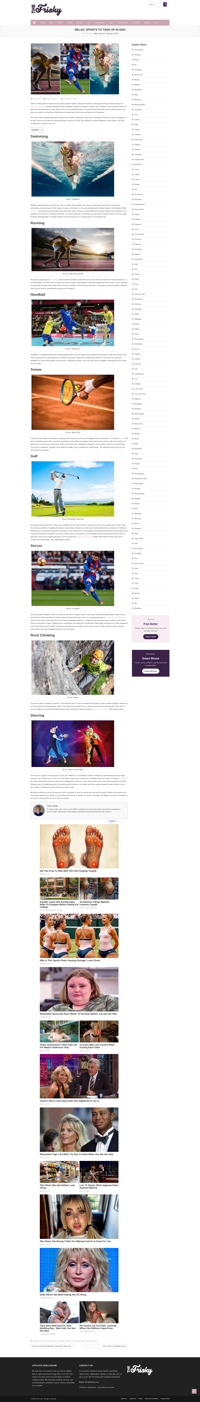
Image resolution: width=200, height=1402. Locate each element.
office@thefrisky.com (92, 1382)
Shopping (137, 513)
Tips (136, 558)
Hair (136, 289)
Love (88, 23)
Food (136, 229)
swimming (34, 211)
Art (135, 65)
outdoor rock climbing (100, 709)
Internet (137, 359)
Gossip (137, 274)
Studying (137, 528)
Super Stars (138, 538)
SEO (136, 508)
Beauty (137, 80)
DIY (135, 189)
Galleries (137, 244)
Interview (137, 364)
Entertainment (123, 23)
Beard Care (138, 75)
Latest (140, 1398)
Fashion (137, 219)
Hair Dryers (138, 299)
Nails (136, 444)
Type (136, 583)
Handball (51, 1341)
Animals (137, 55)
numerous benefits (37, 106)
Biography (138, 90)
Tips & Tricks (139, 563)
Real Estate (138, 483)
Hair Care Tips (139, 294)
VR (135, 603)
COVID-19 (138, 164)
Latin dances (122, 778)
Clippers (137, 144)
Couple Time (139, 159)
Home (42, 23)
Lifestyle (137, 384)
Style (111, 23)
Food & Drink (139, 234)
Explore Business (150, 671)
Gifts (136, 264)
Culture (137, 179)
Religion (137, 498)
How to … (138, 349)
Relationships (100, 23)
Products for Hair (140, 479)
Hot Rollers (138, 344)
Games (137, 254)
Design (137, 184)
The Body (138, 553)
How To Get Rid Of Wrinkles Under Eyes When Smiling (54, 1346)
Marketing (138, 404)
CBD (136, 124)
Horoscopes (138, 339)
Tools (136, 568)
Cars (136, 114)
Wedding (137, 608)
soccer (73, 1341)
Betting (137, 85)
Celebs (69, 23)
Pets (136, 469)
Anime (136, 60)
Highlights (138, 319)
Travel (156, 23)
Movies (79, 23)
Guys (136, 284)
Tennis (95, 1341)
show (40, 130)
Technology (138, 548)
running (67, 1341)
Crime (136, 169)
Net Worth (138, 449)
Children (137, 134)
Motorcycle (138, 424)
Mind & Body (139, 414)
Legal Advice (139, 374)
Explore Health (150, 637)
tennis (121, 438)
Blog (136, 95)
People (137, 464)
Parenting (136, 23)
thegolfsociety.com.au (84, 537)
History (137, 324)
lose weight (54, 280)
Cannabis (137, 110)
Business (137, 100)
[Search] (165, 4)
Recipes (137, 488)
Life (135, 379)
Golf (45, 1341)
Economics (138, 194)
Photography (139, 474)
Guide (136, 279)
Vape (136, 588)
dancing (40, 1341)
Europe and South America (115, 617)
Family (136, 214)
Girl (135, 269)
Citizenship (138, 139)
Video (136, 598)
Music (136, 439)
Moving (137, 434)
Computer (138, 154)
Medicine (137, 409)
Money (136, 419)
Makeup (137, 399)
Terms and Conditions (151, 1398)
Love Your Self (139, 394)
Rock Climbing (59, 1341)
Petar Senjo (37, 99)
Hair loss (137, 304)
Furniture (137, 239)
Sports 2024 (80, 1341)
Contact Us (132, 1398)
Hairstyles (138, 309)
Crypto (136, 174)
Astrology (137, 70)
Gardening (138, 259)
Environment (139, 209)
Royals (146, 23)
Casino (137, 119)
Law (136, 369)
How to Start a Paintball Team (114, 1346)
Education (138, 199)
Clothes (137, 149)
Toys (136, 573)
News (51, 23)
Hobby (136, 329)
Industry (137, 354)
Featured (137, 224)
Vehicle (137, 593)
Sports (55, 99)
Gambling (138, 249)
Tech (136, 543)
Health (60, 23)
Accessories (138, 50)
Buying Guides (139, 105)
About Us (124, 1398)
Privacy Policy (165, 1398)
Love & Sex (138, 389)
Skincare (137, 518)
